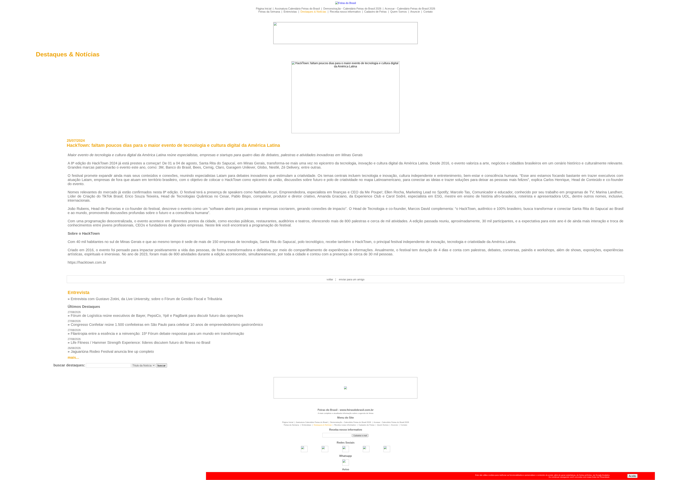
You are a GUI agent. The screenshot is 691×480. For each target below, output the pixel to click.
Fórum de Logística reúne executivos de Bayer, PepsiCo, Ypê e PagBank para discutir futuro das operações (155, 314)
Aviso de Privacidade (600, 477)
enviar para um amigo (351, 279)
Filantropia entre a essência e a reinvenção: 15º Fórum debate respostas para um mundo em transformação (156, 332)
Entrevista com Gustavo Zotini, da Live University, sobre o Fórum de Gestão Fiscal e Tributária (145, 299)
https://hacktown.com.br (87, 262)
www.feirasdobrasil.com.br (357, 409)
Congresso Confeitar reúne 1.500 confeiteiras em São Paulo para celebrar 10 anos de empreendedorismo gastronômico (165, 323)
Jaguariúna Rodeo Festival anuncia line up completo (111, 349)
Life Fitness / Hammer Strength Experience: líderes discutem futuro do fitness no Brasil (139, 341)
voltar (330, 279)
